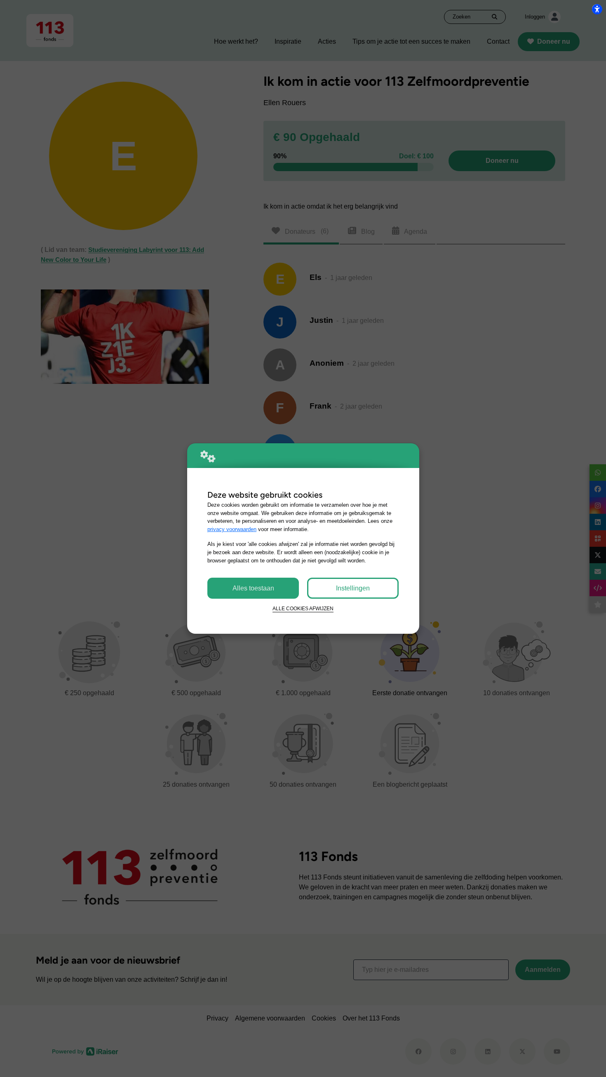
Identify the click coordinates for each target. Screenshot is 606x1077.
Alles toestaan (253, 588)
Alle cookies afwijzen (303, 608)
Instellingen (353, 588)
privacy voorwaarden (231, 529)
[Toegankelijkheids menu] (597, 9)
